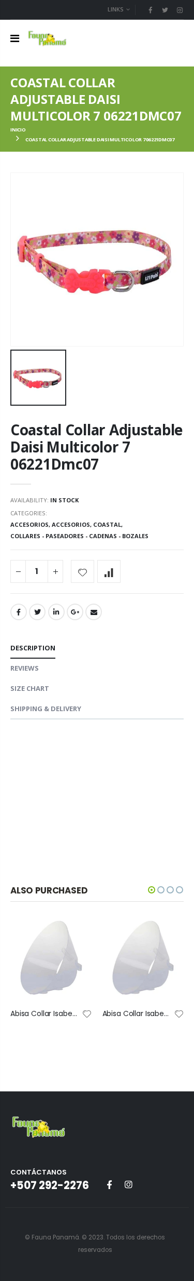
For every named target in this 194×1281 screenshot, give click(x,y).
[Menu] (14, 38)
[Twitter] (165, 10)
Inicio (18, 129)
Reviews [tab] (24, 668)
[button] (151, 890)
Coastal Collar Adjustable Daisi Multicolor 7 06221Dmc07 (96, 447)
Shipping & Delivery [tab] (45, 708)
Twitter (37, 612)
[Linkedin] (179, 10)
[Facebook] (150, 10)
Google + (75, 612)
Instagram (128, 1184)
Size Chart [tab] (29, 688)
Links (116, 9)
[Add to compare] (109, 571)
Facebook (18, 612)
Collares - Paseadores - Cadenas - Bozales (79, 536)
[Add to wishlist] (82, 571)
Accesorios (29, 524)
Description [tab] (32, 647)
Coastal (107, 524)
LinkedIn (56, 612)
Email (93, 612)
